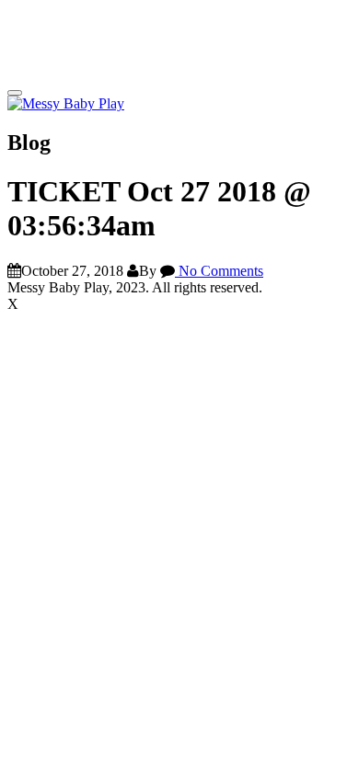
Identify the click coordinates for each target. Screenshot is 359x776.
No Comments (219, 271)
